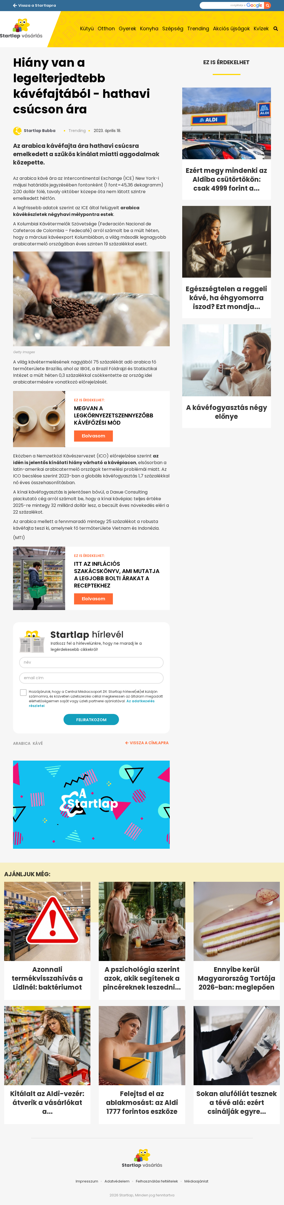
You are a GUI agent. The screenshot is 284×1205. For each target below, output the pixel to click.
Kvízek (261, 28)
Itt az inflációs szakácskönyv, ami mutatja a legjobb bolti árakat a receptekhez (116, 574)
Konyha (149, 28)
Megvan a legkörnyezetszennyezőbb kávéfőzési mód (113, 415)
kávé (38, 743)
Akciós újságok (231, 28)
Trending (198, 28)
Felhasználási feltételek (157, 1181)
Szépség (172, 28)
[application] (91, 805)
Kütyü (87, 28)
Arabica (22, 743)
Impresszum (87, 1181)
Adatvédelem (117, 1181)
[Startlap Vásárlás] (23, 29)
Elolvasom (93, 436)
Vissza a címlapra (149, 743)
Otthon (106, 28)
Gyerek (127, 28)
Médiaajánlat (196, 1181)
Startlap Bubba (39, 130)
